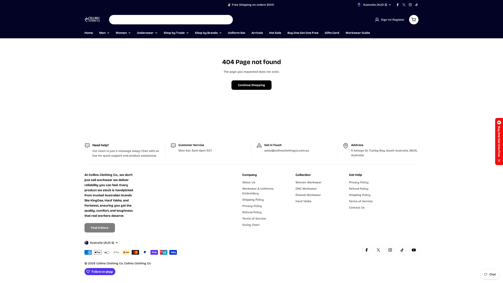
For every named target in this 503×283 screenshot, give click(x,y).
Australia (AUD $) (375, 4)
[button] (499, 141)
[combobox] (171, 19)
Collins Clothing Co (109, 263)
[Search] (227, 19)
